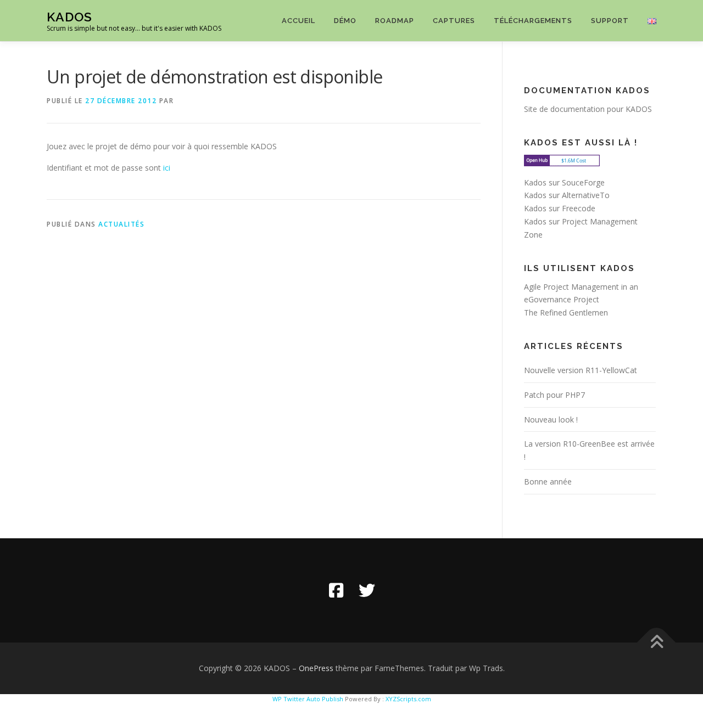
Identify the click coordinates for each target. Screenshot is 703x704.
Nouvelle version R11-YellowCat (580, 370)
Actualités (121, 224)
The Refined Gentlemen (566, 312)
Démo (345, 20)
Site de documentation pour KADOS (588, 109)
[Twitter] (367, 590)
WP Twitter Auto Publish (307, 699)
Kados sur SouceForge (564, 182)
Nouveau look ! (551, 419)
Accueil (298, 20)
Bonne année (548, 481)
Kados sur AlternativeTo (567, 195)
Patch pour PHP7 (554, 395)
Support (610, 20)
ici (166, 167)
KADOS (69, 16)
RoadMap (394, 20)
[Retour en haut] (656, 642)
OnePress (316, 668)
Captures (454, 20)
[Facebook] (336, 590)
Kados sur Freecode (559, 208)
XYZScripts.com (408, 699)
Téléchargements (533, 20)
